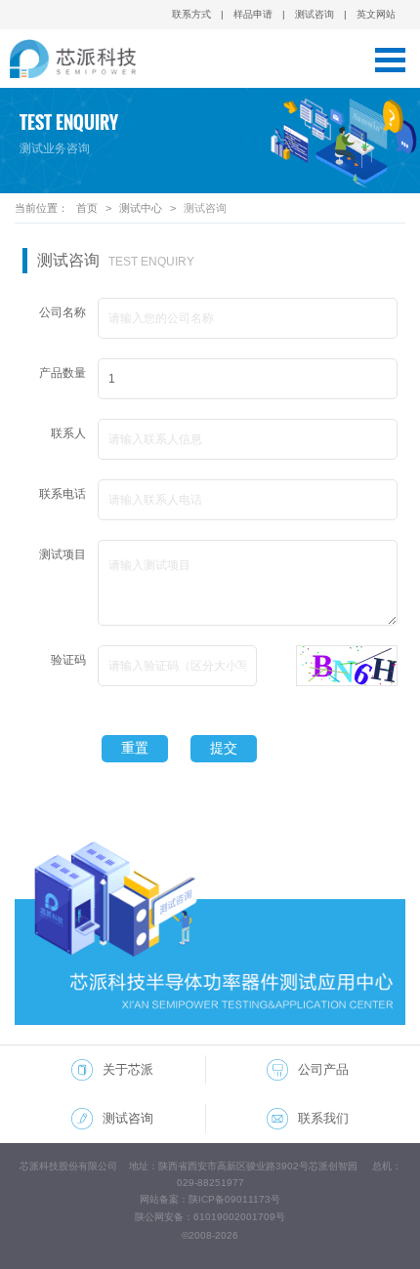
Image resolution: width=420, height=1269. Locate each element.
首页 (87, 208)
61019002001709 (234, 1216)
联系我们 (323, 1118)
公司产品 (323, 1069)
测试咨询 (314, 14)
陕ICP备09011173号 (234, 1199)
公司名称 (62, 312)
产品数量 (62, 373)
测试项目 (62, 554)
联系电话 (62, 494)
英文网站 (376, 14)
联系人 (68, 433)
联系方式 (191, 14)
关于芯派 (128, 1069)
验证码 (68, 660)
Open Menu (389, 59)
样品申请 (253, 14)
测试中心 (140, 208)
